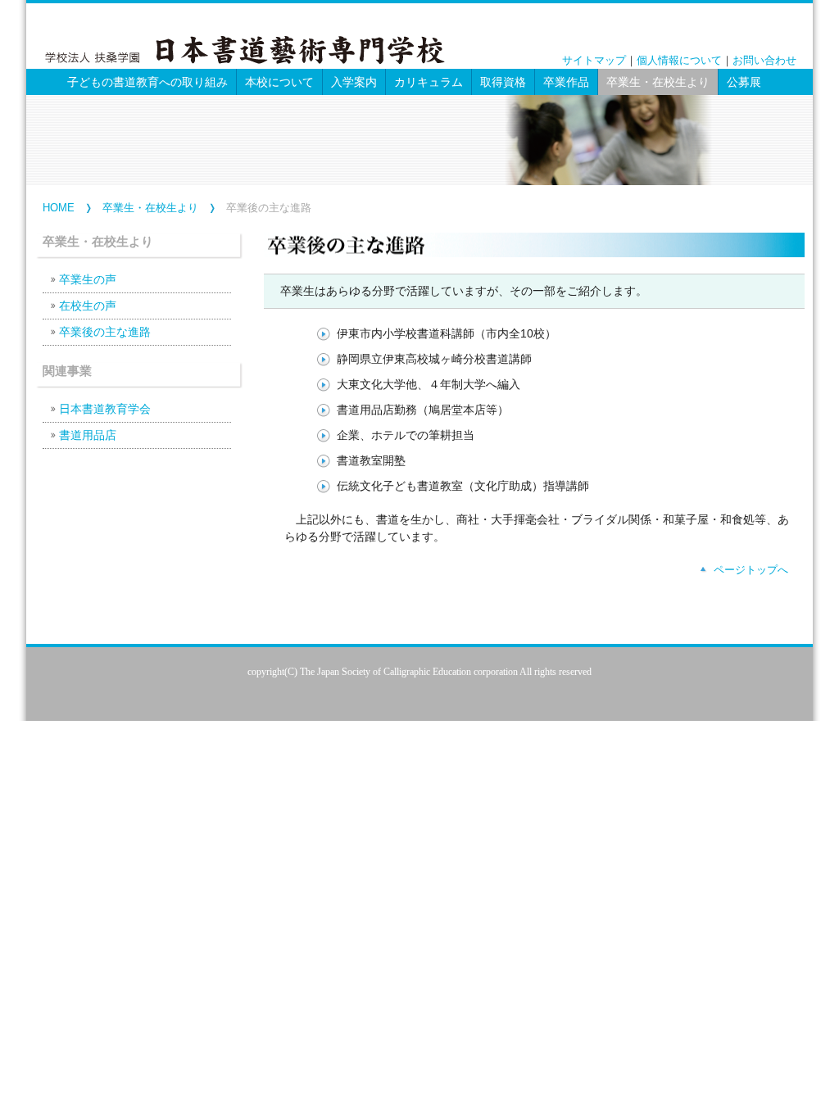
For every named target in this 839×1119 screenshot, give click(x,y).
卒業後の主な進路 (105, 331)
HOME (59, 208)
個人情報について (679, 60)
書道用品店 (87, 435)
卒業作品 (566, 81)
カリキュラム (428, 81)
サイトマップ (594, 60)
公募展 (744, 81)
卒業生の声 (87, 279)
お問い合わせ (764, 60)
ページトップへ (751, 570)
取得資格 (503, 81)
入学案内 (354, 81)
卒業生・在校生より (150, 208)
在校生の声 (87, 305)
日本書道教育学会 (105, 408)
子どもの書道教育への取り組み (147, 81)
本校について (279, 81)
